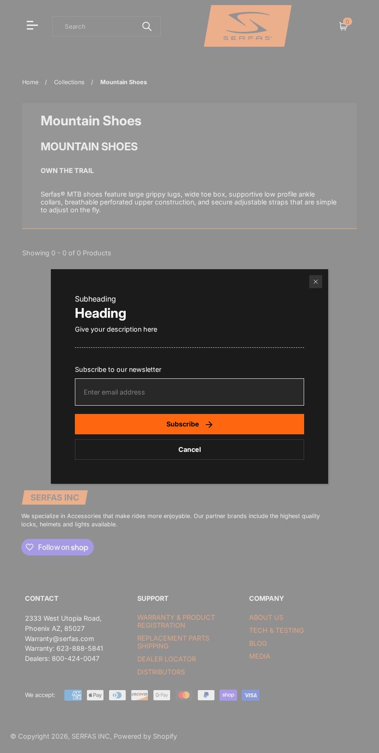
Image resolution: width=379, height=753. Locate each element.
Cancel (189, 449)
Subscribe (182, 424)
